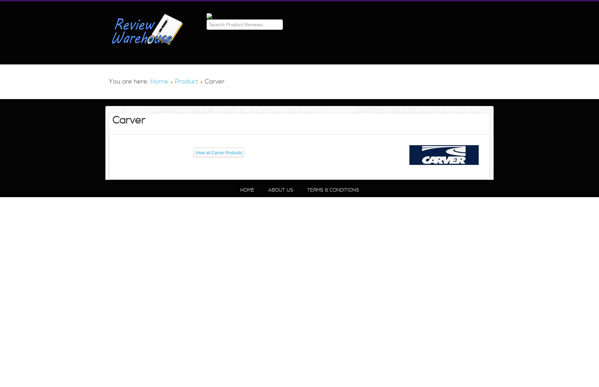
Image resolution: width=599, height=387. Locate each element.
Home (159, 82)
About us (280, 190)
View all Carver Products (219, 152)
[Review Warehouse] (209, 16)
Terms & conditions (333, 190)
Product (186, 82)
